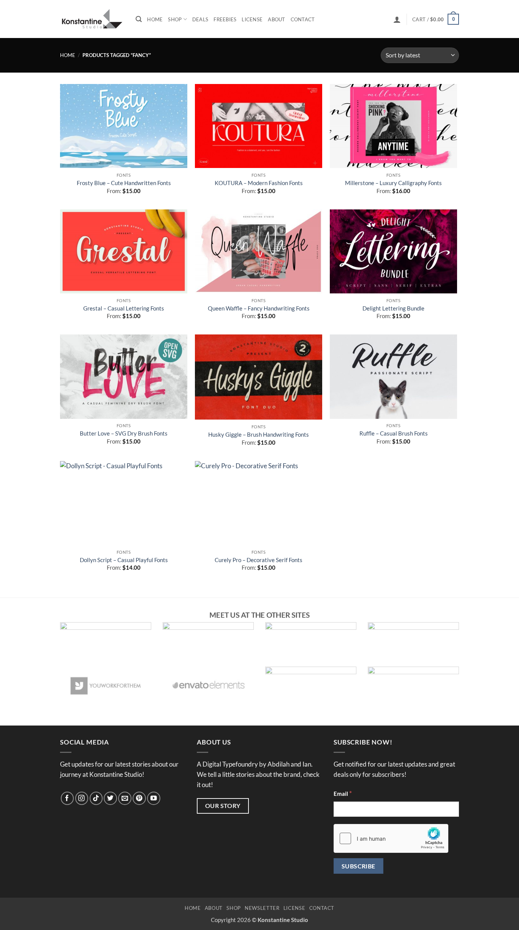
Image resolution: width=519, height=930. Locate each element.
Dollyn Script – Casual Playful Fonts (124, 559)
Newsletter (262, 908)
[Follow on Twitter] (110, 798)
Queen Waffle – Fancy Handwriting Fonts (259, 308)
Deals (200, 19)
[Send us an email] (124, 798)
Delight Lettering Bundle (393, 308)
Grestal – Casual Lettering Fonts (123, 308)
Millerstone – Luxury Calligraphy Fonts (393, 182)
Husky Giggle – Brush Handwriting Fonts (258, 434)
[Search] (139, 19)
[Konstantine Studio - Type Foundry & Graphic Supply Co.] (92, 19)
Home (155, 19)
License (252, 19)
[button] (397, 19)
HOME (193, 908)
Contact (303, 19)
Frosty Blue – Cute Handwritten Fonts (124, 182)
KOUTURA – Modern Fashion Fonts (259, 182)
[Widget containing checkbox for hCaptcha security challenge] (391, 838)
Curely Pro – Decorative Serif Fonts (258, 559)
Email (343, 793)
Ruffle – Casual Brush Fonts (393, 433)
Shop (175, 19)
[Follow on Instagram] (82, 798)
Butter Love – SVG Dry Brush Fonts (124, 433)
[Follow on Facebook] (67, 798)
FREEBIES (225, 19)
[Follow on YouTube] (153, 798)
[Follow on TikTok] (96, 798)
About (276, 19)
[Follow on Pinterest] (139, 798)
